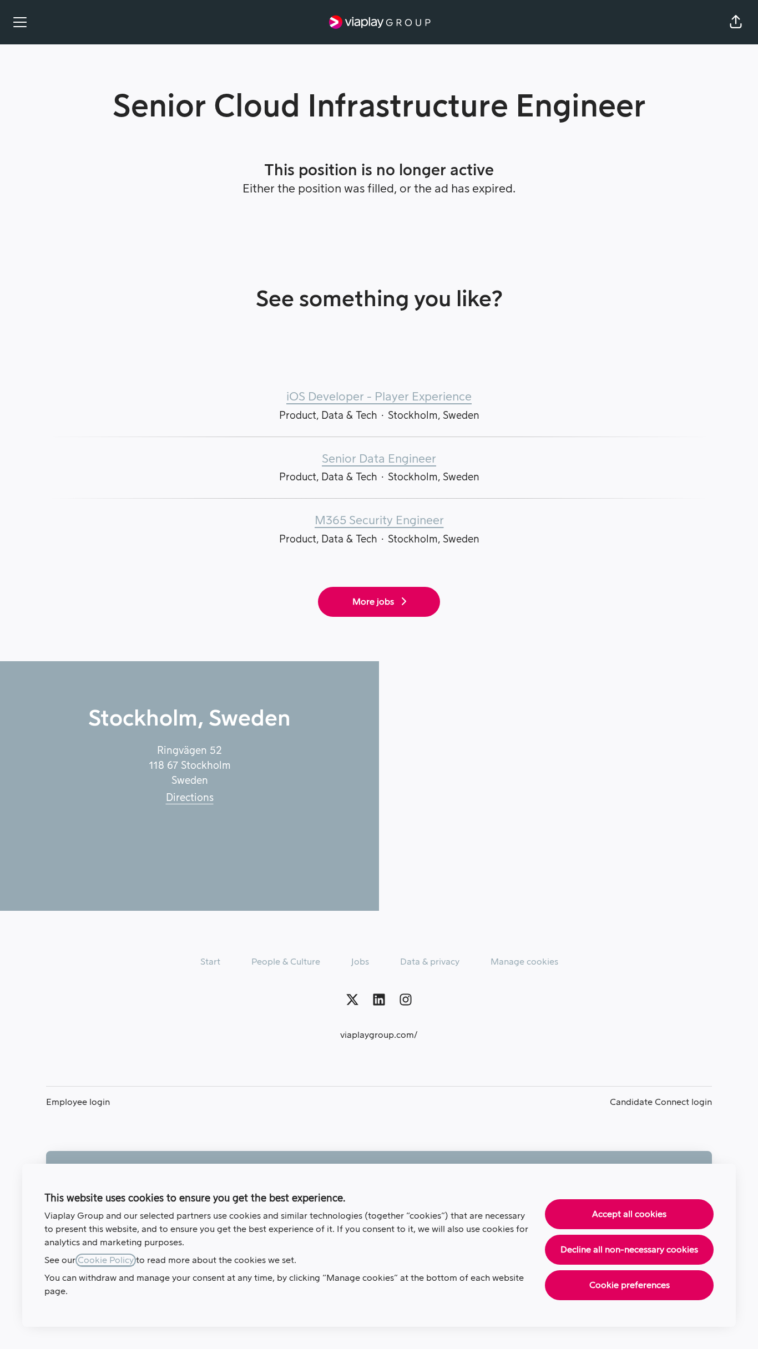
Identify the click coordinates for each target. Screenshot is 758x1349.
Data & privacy (429, 961)
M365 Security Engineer (379, 520)
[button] (735, 22)
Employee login (78, 1102)
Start (210, 961)
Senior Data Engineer (379, 459)
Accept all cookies (629, 1214)
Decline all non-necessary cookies (629, 1249)
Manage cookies (524, 961)
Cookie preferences (629, 1285)
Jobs (360, 961)
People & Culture (285, 961)
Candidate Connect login (661, 1102)
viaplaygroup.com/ (379, 1035)
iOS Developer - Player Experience (379, 397)
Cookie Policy (106, 1260)
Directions (190, 798)
